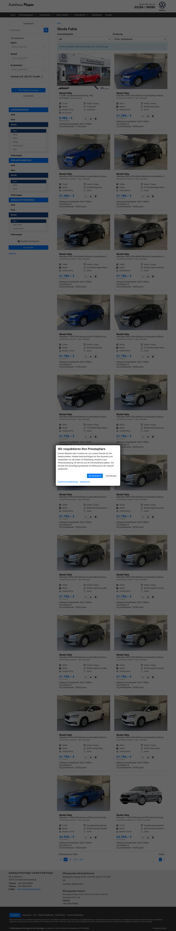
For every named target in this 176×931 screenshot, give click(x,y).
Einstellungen (111, 476)
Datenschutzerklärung (68, 482)
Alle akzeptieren (95, 476)
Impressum (85, 482)
